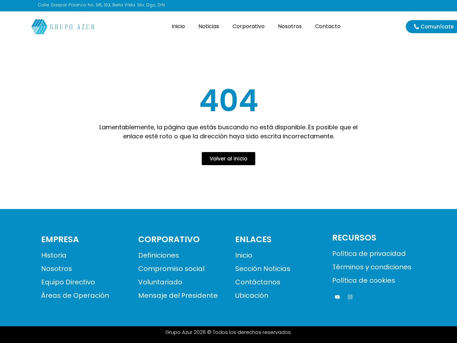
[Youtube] (337, 297)
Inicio (178, 26)
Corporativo (249, 26)
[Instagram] (350, 297)
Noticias (208, 26)
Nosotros (290, 26)
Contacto (328, 26)
